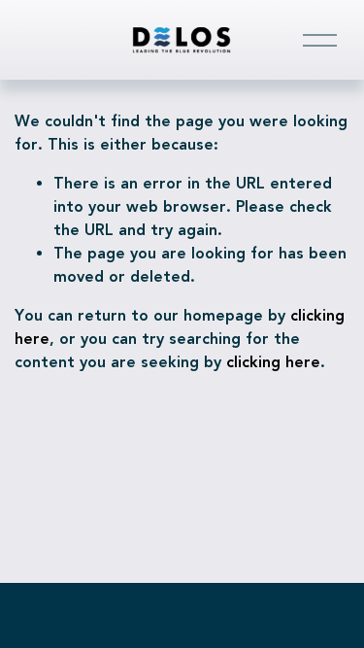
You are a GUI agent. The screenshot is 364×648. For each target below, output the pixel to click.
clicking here (273, 362)
